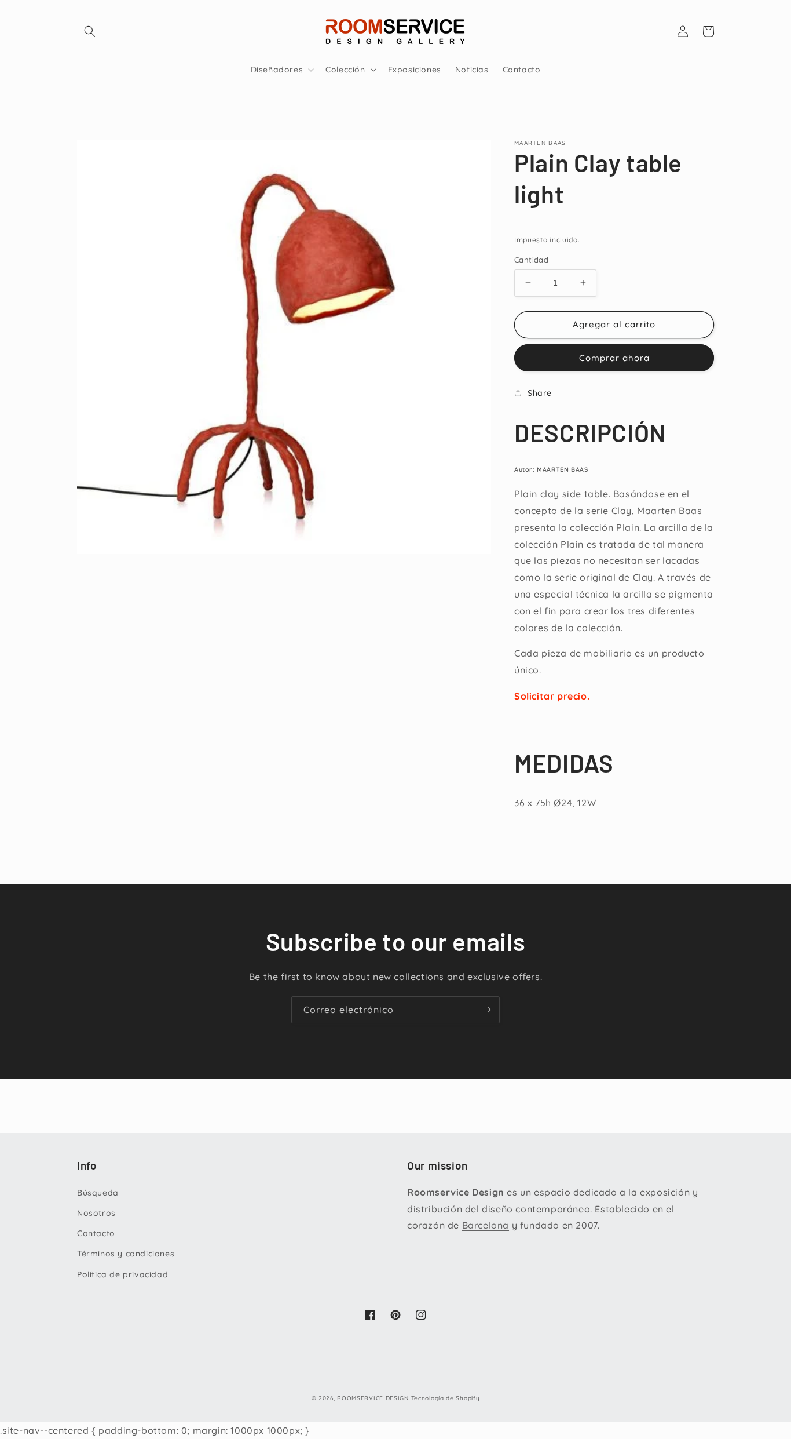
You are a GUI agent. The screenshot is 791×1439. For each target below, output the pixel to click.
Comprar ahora (614, 357)
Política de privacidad (122, 1274)
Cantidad (531, 259)
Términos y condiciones (125, 1253)
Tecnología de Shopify (445, 1398)
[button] (89, 31)
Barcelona (485, 1225)
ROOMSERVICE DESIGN (373, 1398)
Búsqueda (98, 1192)
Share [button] (540, 393)
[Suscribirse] (486, 1009)
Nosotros (96, 1213)
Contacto (96, 1233)
